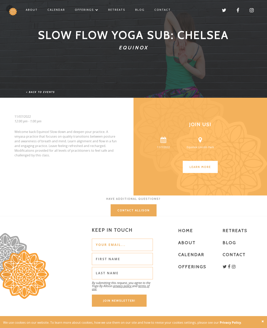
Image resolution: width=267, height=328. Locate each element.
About (32, 10)
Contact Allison (133, 210)
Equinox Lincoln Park (200, 147)
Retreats (116, 10)
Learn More (200, 167)
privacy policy (122, 286)
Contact (162, 10)
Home (185, 230)
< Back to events (40, 92)
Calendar (56, 10)
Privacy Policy (230, 322)
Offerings (85, 10)
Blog (140, 10)
